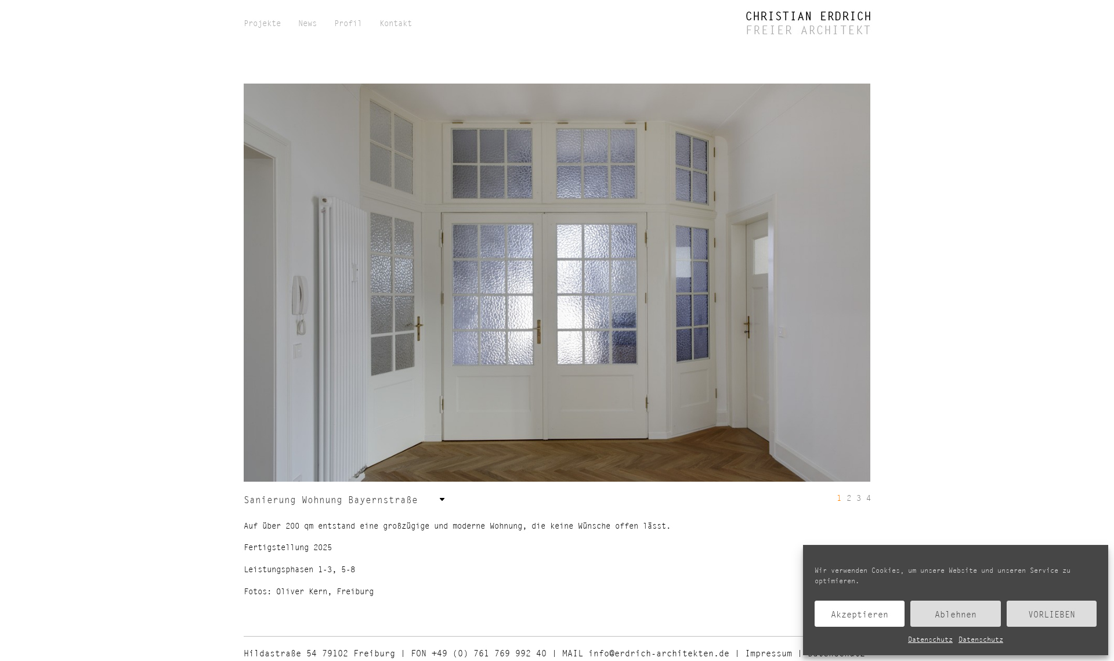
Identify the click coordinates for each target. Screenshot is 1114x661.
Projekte (262, 23)
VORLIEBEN (1051, 614)
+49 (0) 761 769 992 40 (489, 653)
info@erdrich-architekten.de (658, 653)
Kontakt (395, 23)
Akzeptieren (859, 614)
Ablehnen (955, 614)
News (307, 23)
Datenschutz (930, 639)
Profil (348, 23)
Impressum (768, 653)
